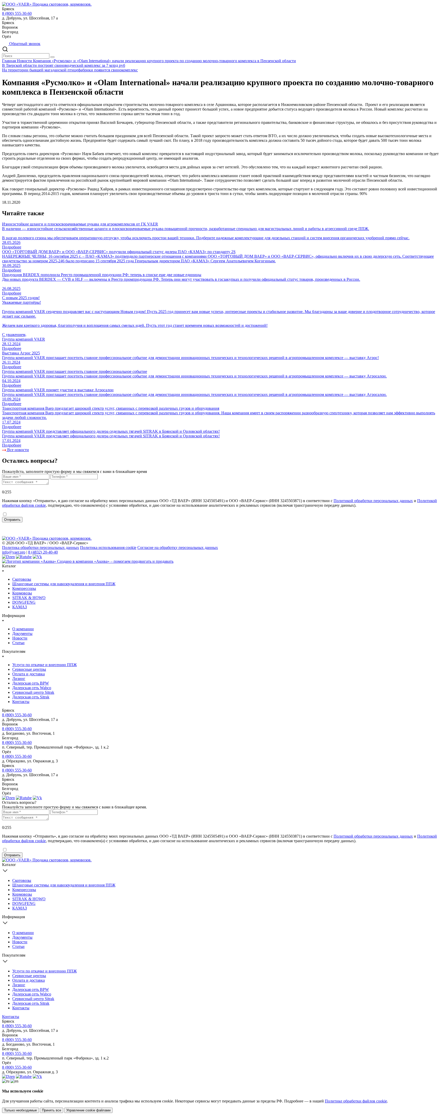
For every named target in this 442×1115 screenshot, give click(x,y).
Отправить (12, 520)
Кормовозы (22, 593)
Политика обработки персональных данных (40, 547)
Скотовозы (21, 579)
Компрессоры (24, 588)
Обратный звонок (24, 43)
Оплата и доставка (28, 674)
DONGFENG (24, 602)
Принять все (51, 1110)
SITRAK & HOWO (29, 598)
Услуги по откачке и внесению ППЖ (44, 665)
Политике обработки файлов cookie (356, 1101)
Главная (9, 61)
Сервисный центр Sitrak (33, 692)
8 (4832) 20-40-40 (43, 552)
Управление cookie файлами (88, 1110)
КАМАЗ (19, 607)
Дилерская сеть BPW (30, 683)
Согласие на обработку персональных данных (177, 547)
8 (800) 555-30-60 (17, 13)
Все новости (17, 450)
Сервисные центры (29, 669)
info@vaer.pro (13, 552)
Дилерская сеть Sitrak (30, 697)
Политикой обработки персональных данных (373, 501)
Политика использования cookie (108, 547)
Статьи (18, 643)
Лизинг (18, 678)
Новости (25, 61)
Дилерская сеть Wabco (31, 688)
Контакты (20, 701)
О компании (23, 629)
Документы (22, 633)
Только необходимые (20, 1110)
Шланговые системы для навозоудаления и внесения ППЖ (63, 584)
